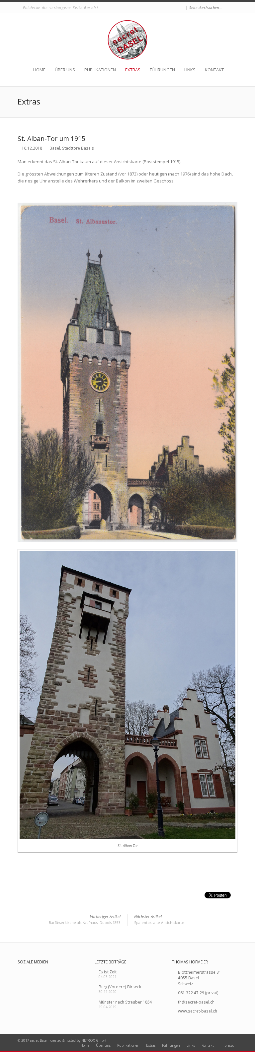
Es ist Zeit (108, 971)
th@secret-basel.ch (196, 1002)
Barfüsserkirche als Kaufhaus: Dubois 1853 (85, 919)
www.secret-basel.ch (197, 1011)
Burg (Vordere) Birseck (120, 986)
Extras (132, 70)
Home (39, 70)
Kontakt (214, 70)
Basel (54, 148)
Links (190, 70)
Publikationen (100, 70)
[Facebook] (181, 8)
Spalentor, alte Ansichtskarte (159, 919)
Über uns (65, 70)
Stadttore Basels (78, 148)
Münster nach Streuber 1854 (125, 1002)
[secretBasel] (127, 39)
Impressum (228, 1045)
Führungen (162, 70)
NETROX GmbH (93, 1040)
